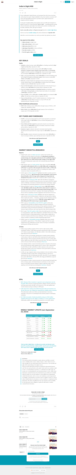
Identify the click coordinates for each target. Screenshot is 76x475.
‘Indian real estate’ (36, 155)
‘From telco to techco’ (32, 194)
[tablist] (23, 414)
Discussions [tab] (27, 426)
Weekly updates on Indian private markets (26, 431)
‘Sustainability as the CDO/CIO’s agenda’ (38, 203)
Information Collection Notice (37, 457)
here (32, 353)
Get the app (43, 470)
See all (21, 452)
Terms (43, 467)
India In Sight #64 (23, 437)
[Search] (61, 2)
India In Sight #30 (23, 429)
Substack (32, 472)
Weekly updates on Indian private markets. (26, 438)
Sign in (72, 1)
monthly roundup (32, 32)
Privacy (40, 467)
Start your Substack (35, 470)
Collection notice (48, 467)
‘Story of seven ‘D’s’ (33, 173)
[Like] (20, 13)
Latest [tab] (23, 426)
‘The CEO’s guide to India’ (33, 211)
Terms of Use (43, 456)
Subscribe (67, 1)
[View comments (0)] (23, 13)
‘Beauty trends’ (38, 186)
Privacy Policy (46, 457)
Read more (44, 265)
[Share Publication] (63, 2)
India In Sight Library (52, 30)
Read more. (34, 233)
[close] (48, 440)
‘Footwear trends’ (33, 179)
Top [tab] (20, 426)
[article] (38, 432)
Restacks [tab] (26, 413)
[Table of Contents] (1, 237)
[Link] (18, 60)
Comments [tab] (21, 413)
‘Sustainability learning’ (34, 219)
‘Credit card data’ (36, 164)
